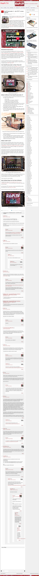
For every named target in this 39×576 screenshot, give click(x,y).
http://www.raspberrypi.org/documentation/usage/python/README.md (14, 367)
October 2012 (29, 189)
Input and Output (30, 86)
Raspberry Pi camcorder (21, 210)
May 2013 (29, 182)
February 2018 (29, 125)
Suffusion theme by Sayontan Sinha (34, 573)
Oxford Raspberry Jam (30, 108)
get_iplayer (29, 85)
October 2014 (29, 164)
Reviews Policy (20, 573)
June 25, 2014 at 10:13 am (9, 364)
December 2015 (30, 149)
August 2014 (29, 166)
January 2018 (29, 126)
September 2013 (30, 178)
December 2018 (30, 120)
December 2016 (30, 137)
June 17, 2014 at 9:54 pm (6, 328)
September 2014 (30, 165)
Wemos (29, 103)
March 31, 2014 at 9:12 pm (9, 248)
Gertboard (29, 84)
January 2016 (29, 148)
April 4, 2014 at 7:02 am (6, 295)
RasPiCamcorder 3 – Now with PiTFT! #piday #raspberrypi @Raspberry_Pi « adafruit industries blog (11, 294)
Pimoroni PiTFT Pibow (10, 25)
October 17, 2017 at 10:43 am (19, 530)
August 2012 (29, 191)
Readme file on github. (12, 187)
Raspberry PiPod (30, 111)
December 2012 (30, 187)
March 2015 (29, 159)
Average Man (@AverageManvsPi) (8, 327)
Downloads (11, 7)
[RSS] (30, 14)
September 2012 (30, 190)
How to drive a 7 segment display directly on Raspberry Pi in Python (32, 74)
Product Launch (30, 92)
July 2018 (29, 121)
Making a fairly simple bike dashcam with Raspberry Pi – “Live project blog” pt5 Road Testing (33, 63)
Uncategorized (29, 102)
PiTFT (18, 210)
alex (5, 210)
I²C (14, 7)
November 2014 (30, 163)
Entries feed (29, 198)
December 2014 (30, 162)
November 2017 (30, 127)
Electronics (29, 83)
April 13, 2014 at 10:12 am (6, 309)
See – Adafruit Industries (31, 113)
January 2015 (29, 161)
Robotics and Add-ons (30, 112)
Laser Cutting (29, 88)
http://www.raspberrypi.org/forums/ (21, 538)
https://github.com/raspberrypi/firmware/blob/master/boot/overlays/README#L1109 (18, 485)
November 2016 (30, 138)
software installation (30, 101)
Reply (23, 227)
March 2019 (29, 119)
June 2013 (29, 181)
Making (28, 91)
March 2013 (29, 184)
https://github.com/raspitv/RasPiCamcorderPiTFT (12, 441)
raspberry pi (18, 7)
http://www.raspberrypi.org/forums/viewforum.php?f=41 (13, 423)
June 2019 (29, 118)
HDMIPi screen (17, 66)
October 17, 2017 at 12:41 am (12, 479)
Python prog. (28, 7)
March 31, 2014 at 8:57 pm (6, 241)
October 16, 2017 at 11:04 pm (9, 469)
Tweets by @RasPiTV (29, 79)
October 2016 (29, 139)
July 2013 (29, 180)
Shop (8, 7)
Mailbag (29, 90)
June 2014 (29, 168)
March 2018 (29, 124)
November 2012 (30, 188)
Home (2, 7)
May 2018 (29, 123)
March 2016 (29, 146)
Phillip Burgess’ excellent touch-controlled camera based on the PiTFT (12, 145)
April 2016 (29, 145)
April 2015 (29, 158)
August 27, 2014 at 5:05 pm (6, 429)
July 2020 (29, 117)
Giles (28, 73)
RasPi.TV (5, 3)
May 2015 (29, 157)
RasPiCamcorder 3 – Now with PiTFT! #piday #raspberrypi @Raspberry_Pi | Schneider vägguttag (11, 301)
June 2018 (29, 122)
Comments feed (30, 199)
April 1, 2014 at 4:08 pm (9, 280)
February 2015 (29, 160)
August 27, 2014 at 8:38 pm (9, 438)
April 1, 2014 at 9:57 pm (13, 262)
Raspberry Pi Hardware (7, 14)
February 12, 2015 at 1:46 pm (7, 447)
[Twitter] (32, 14)
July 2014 (29, 167)
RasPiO (12, 62)
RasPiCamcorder (23, 211)
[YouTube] (34, 14)
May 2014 (29, 169)
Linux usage (23, 7)
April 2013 (29, 183)
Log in (28, 197)
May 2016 (29, 144)
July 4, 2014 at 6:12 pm (6, 373)
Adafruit (16, 210)
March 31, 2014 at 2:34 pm (9, 230)
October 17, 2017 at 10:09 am (17, 515)
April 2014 (29, 170)
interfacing (29, 87)
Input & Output (33, 7)
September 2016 (30, 140)
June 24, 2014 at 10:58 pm (6, 345)
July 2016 (29, 142)
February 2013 (29, 185)
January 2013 (29, 186)
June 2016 (29, 143)
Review (11, 14)
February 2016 (29, 147)
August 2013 (29, 179)
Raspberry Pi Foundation (31, 109)
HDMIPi (8, 62)
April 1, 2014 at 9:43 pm (11, 255)
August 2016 (29, 141)
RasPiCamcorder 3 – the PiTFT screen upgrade (14, 12)
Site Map (5, 7)
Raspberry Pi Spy (30, 110)
